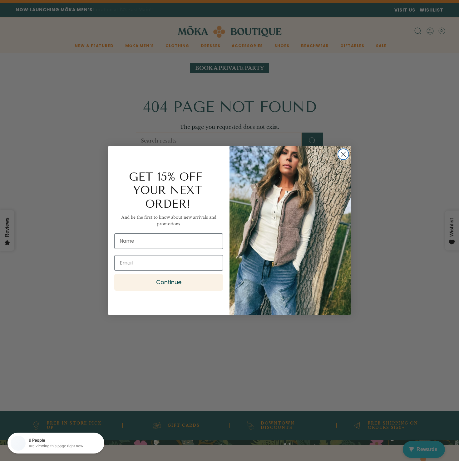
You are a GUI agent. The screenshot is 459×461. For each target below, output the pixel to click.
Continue (168, 282)
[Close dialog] (343, 154)
